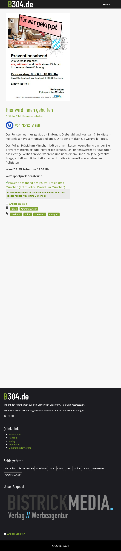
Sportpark (54, 214)
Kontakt (13, 437)
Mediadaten (15, 434)
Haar (52, 468)
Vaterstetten (98, 468)
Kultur (60, 468)
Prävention (39, 214)
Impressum (14, 444)
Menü (108, 4)
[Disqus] (60, 261)
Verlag (12, 441)
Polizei (14, 208)
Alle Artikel (10, 468)
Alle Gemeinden (26, 468)
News (69, 468)
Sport (86, 468)
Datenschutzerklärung (20, 447)
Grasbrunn (16, 214)
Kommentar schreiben (32, 116)
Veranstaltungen (28, 208)
